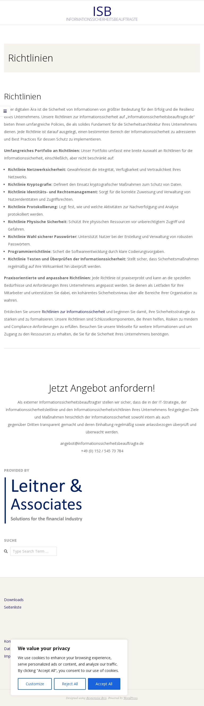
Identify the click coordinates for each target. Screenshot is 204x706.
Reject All (70, 683)
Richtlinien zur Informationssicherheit (73, 311)
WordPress (131, 698)
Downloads (14, 599)
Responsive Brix (96, 698)
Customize (35, 683)
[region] (69, 667)
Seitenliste (13, 607)
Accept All (104, 683)
